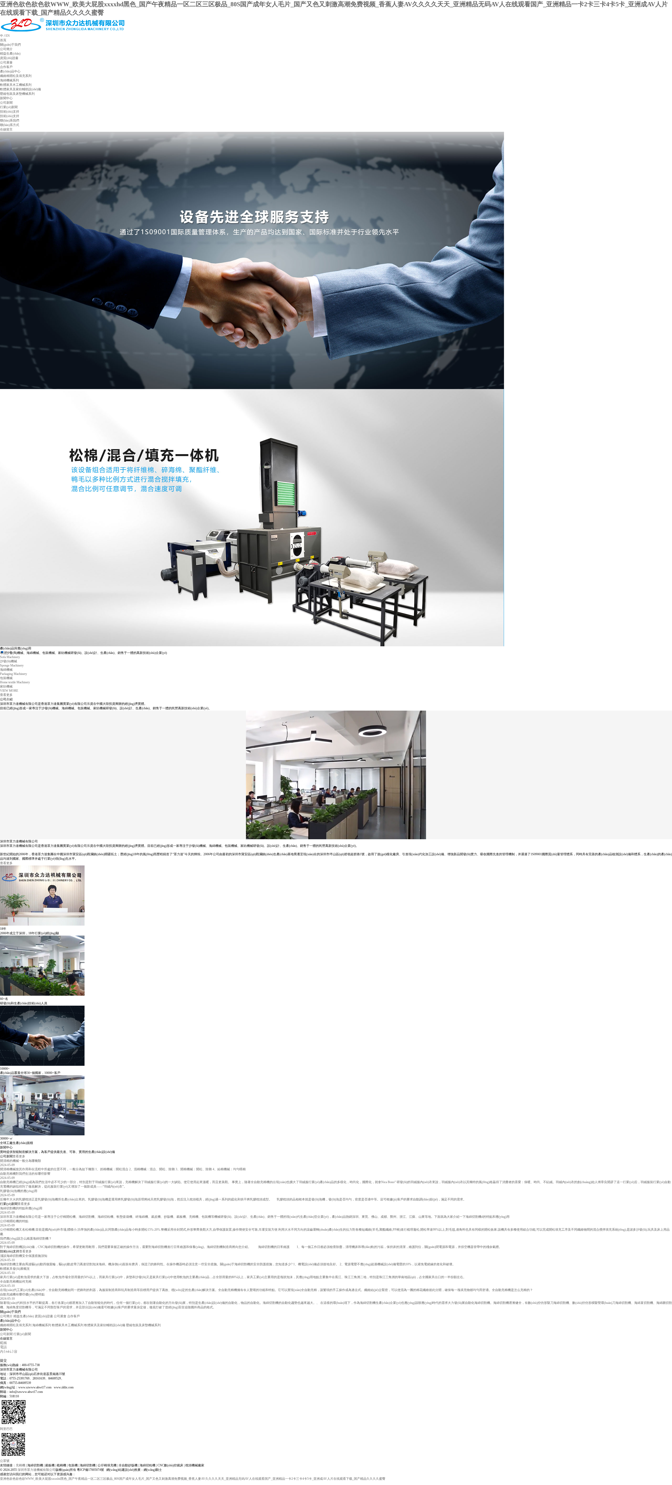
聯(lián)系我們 (9, 120)
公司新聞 (6, 1334)
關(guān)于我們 (10, 44)
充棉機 (20, 1465)
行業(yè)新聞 (22, 1334)
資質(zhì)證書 (44, 1316)
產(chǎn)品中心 (10, 71)
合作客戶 (73, 1316)
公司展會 (60, 1316)
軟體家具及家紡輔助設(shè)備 (104, 1325)
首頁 (3, 40)
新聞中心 (6, 98)
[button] (6, 652)
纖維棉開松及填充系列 (16, 1325)
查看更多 (6, 863)
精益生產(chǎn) (23, 1316)
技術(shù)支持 (9, 111)
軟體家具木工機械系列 (67, 1325)
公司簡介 (6, 1316)
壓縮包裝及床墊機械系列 (143, 1325)
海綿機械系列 (41, 1325)
